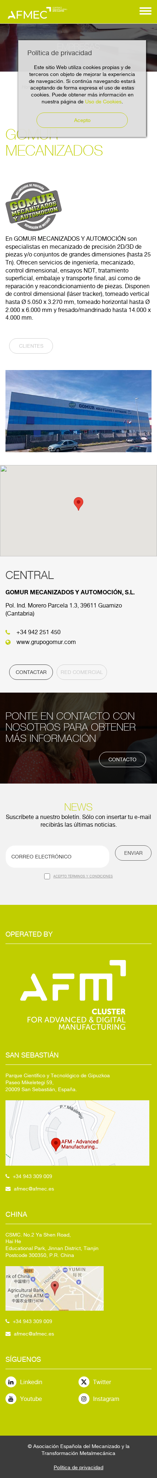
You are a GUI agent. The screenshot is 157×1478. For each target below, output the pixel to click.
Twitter (102, 1382)
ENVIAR (133, 853)
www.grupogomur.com (46, 642)
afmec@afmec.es (34, 1189)
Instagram (106, 1398)
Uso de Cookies (103, 101)
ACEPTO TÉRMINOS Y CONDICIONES (83, 876)
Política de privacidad (78, 1467)
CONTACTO (122, 759)
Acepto (82, 120)
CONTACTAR (31, 672)
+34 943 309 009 (32, 1176)
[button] (78, 504)
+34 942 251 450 (38, 632)
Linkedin (31, 1382)
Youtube (31, 1398)
